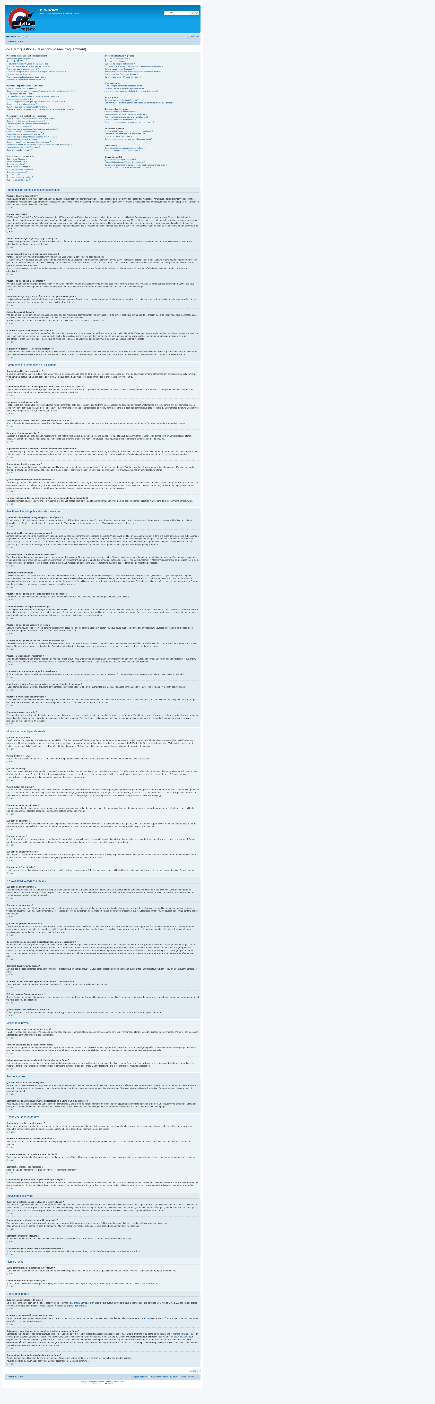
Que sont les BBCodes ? (16, 159)
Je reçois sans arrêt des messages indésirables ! (125, 88)
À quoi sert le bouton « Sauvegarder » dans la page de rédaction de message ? (39, 145)
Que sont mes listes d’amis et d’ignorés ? (121, 100)
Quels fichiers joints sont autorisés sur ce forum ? (125, 148)
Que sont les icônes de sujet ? (18, 180)
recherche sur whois (180, 1334)
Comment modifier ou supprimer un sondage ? (25, 132)
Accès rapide (15, 37)
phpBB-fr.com (107, 1383)
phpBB (159, 439)
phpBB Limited (80, 1303)
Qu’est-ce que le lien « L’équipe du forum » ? (123, 77)
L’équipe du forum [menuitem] (140, 1377)
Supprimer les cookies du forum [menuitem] (164, 1377)
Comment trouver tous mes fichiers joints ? (122, 151)
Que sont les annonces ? (16, 172)
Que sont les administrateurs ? (117, 59)
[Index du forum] (22, 19)
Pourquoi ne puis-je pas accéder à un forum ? (25, 134)
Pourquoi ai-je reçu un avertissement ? (22, 139)
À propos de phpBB (64, 1306)
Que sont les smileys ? (15, 164)
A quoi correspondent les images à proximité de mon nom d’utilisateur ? (35, 102)
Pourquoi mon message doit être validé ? (23, 147)
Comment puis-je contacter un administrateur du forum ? (128, 167)
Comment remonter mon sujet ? (19, 150)
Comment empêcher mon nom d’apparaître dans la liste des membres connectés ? (40, 91)
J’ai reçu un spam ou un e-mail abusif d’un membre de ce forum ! (131, 91)
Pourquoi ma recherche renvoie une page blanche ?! (126, 117)
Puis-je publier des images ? (18, 167)
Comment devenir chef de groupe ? (119, 69)
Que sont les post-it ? (15, 175)
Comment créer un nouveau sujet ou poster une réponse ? (30, 118)
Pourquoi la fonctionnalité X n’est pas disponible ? (125, 162)
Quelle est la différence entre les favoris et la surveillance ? (129, 131)
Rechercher (191, 13)
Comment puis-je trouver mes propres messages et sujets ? (129, 122)
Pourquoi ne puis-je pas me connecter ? (22, 69)
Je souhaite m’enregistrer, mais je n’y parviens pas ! (27, 64)
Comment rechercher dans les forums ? (121, 112)
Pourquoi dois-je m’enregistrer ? (19, 59)
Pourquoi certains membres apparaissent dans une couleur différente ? (134, 72)
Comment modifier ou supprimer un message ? (25, 121)
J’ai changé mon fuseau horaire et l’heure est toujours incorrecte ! (33, 96)
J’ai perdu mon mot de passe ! (18, 74)
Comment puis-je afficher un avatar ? (21, 104)
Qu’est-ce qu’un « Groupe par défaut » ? (121, 74)
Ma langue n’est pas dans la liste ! (20, 99)
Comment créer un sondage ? (18, 126)
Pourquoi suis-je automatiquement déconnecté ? (26, 77)
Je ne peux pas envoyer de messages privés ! (124, 86)
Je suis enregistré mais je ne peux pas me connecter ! (28, 66)
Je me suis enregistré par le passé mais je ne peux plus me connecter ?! (36, 72)
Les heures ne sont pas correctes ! (21, 94)
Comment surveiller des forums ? (118, 136)
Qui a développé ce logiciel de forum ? (120, 160)
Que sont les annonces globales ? (20, 169)
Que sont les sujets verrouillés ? (19, 177)
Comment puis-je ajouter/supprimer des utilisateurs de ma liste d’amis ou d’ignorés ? (139, 103)
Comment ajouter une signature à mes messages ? (27, 124)
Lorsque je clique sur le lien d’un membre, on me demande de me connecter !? (41, 109)
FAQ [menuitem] (26, 37)
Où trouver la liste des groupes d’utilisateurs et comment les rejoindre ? (134, 66)
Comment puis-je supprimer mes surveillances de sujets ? (128, 139)
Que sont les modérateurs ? (116, 61)
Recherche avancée (196, 13)
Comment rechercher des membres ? (120, 120)
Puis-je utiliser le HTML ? (16, 161)
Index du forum (16, 42)
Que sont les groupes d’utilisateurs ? (120, 64)
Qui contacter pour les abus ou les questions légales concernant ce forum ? (136, 165)
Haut (11, 207)
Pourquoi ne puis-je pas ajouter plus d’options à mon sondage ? (32, 129)
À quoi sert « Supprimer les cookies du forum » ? (26, 79)
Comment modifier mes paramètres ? (21, 88)
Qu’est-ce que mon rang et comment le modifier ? (26, 107)
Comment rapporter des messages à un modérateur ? (28, 142)
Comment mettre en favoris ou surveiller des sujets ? (126, 134)
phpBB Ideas (146, 1318)
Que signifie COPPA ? (15, 61)
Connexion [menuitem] (194, 37)
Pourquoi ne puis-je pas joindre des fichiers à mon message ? (31, 137)
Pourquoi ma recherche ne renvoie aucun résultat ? (126, 114)
